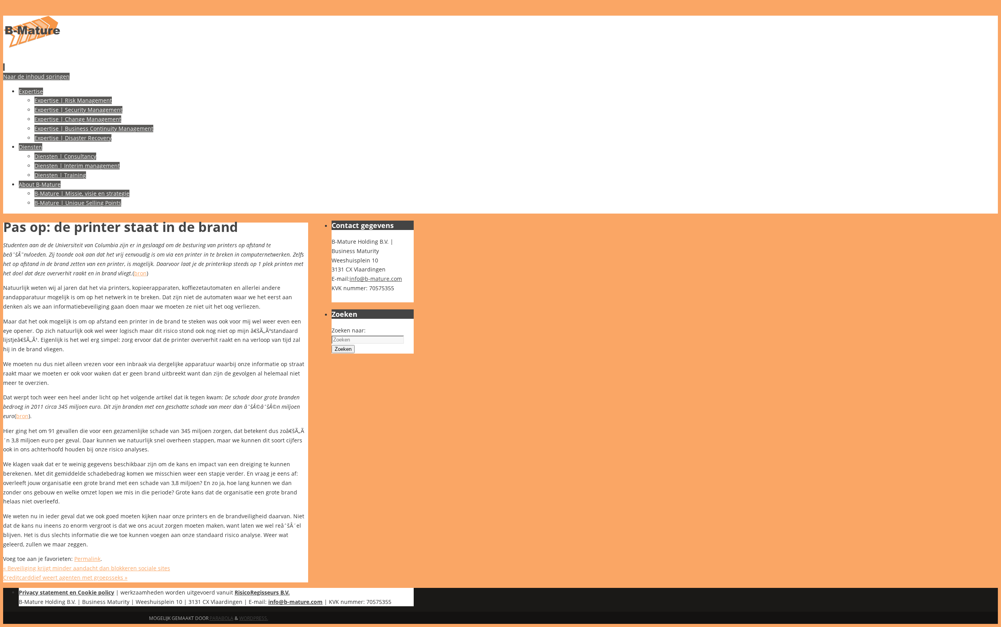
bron (140, 273)
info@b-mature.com (376, 278)
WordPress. (253, 618)
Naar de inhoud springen (36, 76)
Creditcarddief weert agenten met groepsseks (65, 577)
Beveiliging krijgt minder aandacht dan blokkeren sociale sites (86, 568)
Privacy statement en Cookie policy (66, 592)
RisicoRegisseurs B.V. (262, 592)
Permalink (87, 558)
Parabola (221, 618)
